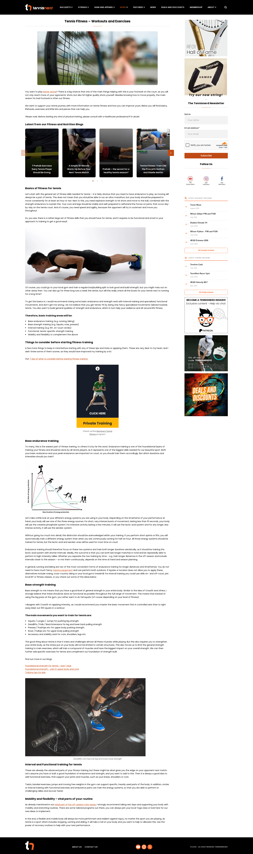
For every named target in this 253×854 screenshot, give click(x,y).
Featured (138, 7)
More (123, 7)
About (211, 7)
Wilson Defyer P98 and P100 (203, 214)
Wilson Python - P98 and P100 (204, 231)
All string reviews (206, 292)
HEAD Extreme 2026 (199, 240)
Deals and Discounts (172, 7)
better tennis (49, 91)
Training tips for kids (35, 672)
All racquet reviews (206, 250)
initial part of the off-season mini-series (75, 804)
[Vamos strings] (206, 78)
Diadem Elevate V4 (198, 223)
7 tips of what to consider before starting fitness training (59, 358)
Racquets (65, 7)
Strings (82, 7)
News (153, 7)
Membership (196, 7)
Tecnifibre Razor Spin (200, 273)
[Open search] (225, 7)
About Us (77, 847)
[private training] (98, 396)
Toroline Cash (196, 264)
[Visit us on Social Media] (138, 846)
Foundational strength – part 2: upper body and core (52, 669)
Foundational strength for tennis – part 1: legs (48, 665)
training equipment (63, 570)
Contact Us (91, 847)
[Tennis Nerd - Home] (39, 7)
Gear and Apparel (103, 7)
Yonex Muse (195, 205)
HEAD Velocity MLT (199, 282)
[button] (24, 153)
